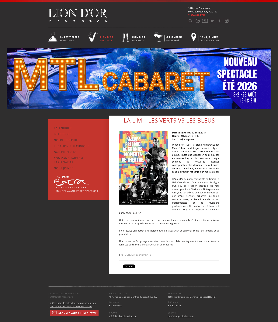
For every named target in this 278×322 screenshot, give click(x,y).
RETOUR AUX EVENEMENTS (135, 254)
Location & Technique (71, 146)
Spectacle (106, 38)
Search (190, 21)
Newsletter (205, 21)
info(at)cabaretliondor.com (123, 316)
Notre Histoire (66, 140)
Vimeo (219, 21)
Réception (138, 38)
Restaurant (69, 38)
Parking (197, 21)
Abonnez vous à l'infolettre (77, 313)
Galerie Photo (65, 152)
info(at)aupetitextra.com (180, 316)
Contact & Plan (209, 38)
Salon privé (173, 38)
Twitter (212, 21)
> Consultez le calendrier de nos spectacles (73, 303)
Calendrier (63, 128)
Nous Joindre (64, 168)
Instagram (226, 21)
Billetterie (62, 134)
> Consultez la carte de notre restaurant (71, 306)
